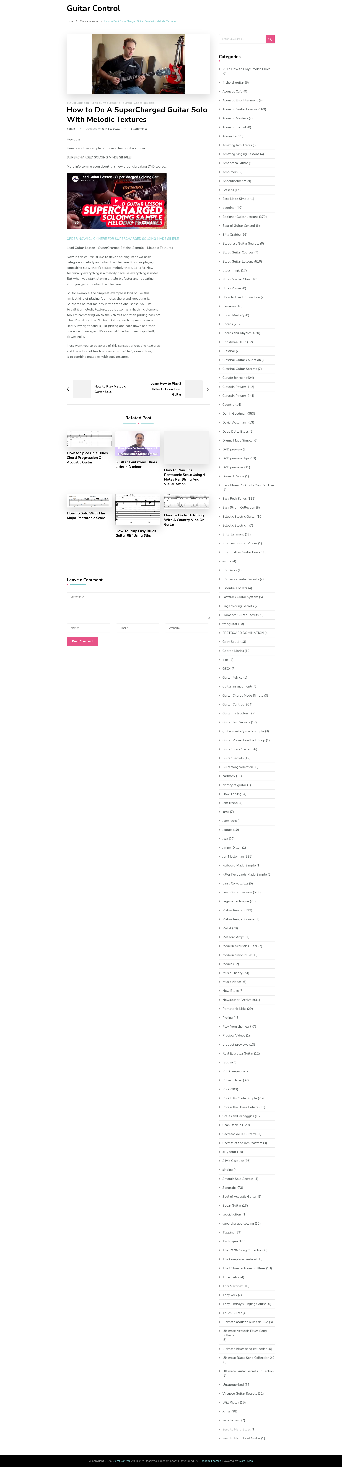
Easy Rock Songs (234, 498)
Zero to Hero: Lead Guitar (241, 1438)
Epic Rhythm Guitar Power (242, 552)
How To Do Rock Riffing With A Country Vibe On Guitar (184, 520)
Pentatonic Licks (234, 1009)
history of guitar (234, 785)
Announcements (234, 181)
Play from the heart (236, 1026)
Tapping (228, 1232)
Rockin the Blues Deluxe (240, 1107)
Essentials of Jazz (234, 588)
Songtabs (229, 1188)
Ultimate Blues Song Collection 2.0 (248, 1358)
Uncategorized (233, 1385)
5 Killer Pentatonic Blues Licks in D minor (136, 464)
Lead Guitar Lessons (106, 103)
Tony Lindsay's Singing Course (244, 1304)
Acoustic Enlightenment (240, 100)
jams (225, 812)
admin (71, 129)
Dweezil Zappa (233, 476)
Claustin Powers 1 (235, 387)
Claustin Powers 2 (235, 396)
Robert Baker (232, 1080)
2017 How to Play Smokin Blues (246, 69)
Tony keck (229, 1295)
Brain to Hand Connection (241, 297)
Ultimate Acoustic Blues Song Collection (244, 1333)
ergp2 (226, 561)
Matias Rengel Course (238, 919)
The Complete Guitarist (240, 1259)
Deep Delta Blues (235, 431)
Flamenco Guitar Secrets (240, 615)
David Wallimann (234, 422)
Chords (227, 324)
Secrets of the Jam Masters (242, 1143)
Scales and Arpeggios (238, 1116)
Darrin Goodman (234, 413)
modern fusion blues (237, 955)
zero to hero (231, 1420)
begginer (229, 208)
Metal (226, 928)
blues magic (231, 270)
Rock (225, 1089)
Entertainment (233, 534)
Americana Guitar (235, 163)
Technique (230, 1241)
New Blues (230, 991)
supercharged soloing (139, 103)
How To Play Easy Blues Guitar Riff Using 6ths (135, 533)
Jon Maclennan (233, 856)
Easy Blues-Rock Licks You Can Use (248, 485)
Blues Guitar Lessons (237, 261)
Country (228, 404)
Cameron (229, 306)
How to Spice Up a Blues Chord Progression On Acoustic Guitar (87, 458)
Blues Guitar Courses (237, 252)
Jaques (227, 830)
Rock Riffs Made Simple (239, 1098)
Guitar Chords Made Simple (242, 695)
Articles (228, 190)
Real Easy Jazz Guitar (237, 1053)
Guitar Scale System (237, 749)
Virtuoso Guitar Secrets (239, 1393)
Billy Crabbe (231, 234)
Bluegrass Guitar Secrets (240, 243)
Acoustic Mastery (235, 118)
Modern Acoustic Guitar (239, 946)
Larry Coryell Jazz (235, 883)
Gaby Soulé (230, 642)
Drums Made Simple (237, 440)
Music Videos (232, 982)
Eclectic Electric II (235, 525)
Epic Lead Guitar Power (239, 543)
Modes (227, 964)
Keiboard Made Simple (239, 865)
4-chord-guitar (233, 82)
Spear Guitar (231, 1205)
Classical (228, 351)
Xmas (226, 1411)
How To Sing (232, 794)
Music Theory (232, 973)
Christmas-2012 (234, 342)
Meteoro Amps (233, 937)
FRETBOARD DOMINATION (243, 633)
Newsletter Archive (236, 1000)
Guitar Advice (232, 677)
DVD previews (232, 467)
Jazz (225, 839)
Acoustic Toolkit (234, 127)
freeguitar (229, 624)
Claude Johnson (78, 103)
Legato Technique (235, 901)
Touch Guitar (232, 1313)
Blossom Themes (210, 1461)
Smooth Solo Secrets (237, 1179)
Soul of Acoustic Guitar (239, 1196)
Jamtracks (229, 821)
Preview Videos (233, 1035)
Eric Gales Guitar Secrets (240, 579)
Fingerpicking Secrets (238, 606)
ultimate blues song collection (244, 1349)
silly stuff (229, 1152)
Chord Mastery (233, 315)
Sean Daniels (231, 1125)
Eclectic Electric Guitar (239, 516)
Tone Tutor (230, 1277)
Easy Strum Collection (238, 507)
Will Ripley (230, 1402)
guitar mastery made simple (243, 731)
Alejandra (229, 136)
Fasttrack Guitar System (240, 597)
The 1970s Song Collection (242, 1250)
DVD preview (232, 449)
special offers (232, 1214)
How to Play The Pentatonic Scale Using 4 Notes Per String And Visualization (184, 477)
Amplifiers (230, 172)
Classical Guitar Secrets (239, 369)
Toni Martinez (232, 1286)
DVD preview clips (235, 458)
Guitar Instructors (235, 713)
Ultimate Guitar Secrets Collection (248, 1371)
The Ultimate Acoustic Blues (243, 1268)
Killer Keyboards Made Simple (244, 874)
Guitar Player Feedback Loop (243, 740)
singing (227, 1170)
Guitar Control (93, 8)
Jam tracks (230, 803)
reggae (227, 1062)
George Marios (233, 651)
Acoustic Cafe (232, 91)
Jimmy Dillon (231, 847)
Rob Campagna (233, 1071)
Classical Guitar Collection (241, 360)
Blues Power (231, 288)
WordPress (245, 1461)
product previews (235, 1044)
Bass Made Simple (235, 199)
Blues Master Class (236, 279)
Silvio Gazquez (233, 1161)
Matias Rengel (232, 910)
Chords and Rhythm (237, 333)
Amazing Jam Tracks (237, 145)
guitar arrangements (237, 686)
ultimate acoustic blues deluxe (245, 1322)
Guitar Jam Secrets (236, 722)
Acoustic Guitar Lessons (239, 109)
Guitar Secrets (233, 758)
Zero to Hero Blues (236, 1429)
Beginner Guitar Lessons (240, 217)
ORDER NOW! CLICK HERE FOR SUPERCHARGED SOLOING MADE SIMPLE (123, 239)
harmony (228, 776)
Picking (227, 1017)
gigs (225, 660)
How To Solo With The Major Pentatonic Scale (86, 515)
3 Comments (138, 129)
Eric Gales (229, 570)
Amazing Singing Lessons (240, 154)
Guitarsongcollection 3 (239, 767)
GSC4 (226, 668)
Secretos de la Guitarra (239, 1134)
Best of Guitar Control (238, 226)
